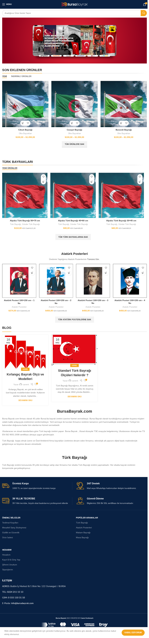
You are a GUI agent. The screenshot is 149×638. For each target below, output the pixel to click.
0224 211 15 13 (14, 590)
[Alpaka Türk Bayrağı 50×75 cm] (24, 194)
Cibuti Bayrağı (25, 129)
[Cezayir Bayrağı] (74, 103)
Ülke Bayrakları (25, 132)
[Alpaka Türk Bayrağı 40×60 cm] (72, 194)
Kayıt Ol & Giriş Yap (10, 557)
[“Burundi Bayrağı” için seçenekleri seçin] (120, 122)
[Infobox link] (36, 484)
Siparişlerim (6, 567)
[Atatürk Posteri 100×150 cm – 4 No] (128, 279)
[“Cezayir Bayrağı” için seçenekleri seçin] (71, 122)
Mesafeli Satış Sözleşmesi (13, 525)
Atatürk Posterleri (19, 305)
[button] (43, 180)
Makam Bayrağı (82, 530)
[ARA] (142, 13)
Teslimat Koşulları (9, 520)
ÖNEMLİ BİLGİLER (10, 515)
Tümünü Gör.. (92, 258)
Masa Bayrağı (81, 535)
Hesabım (5, 552)
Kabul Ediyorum (131, 632)
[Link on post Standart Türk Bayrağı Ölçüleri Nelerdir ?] (74, 348)
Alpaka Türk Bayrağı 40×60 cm (72, 219)
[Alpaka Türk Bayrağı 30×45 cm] (120, 194)
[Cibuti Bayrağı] (25, 103)
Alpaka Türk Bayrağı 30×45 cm (120, 219)
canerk (25, 382)
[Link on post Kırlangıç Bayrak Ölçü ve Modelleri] (25, 350)
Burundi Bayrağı (122, 129)
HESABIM (6, 547)
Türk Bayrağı (15, 223)
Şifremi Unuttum (8, 562)
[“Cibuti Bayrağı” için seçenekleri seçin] (22, 122)
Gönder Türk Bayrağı (30, 223)
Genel (25, 367)
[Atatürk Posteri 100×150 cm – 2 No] (55, 279)
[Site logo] (74, 4)
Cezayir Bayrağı (73, 129)
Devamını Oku (25, 398)
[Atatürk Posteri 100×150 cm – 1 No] (19, 279)
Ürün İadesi (6, 535)
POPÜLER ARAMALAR (86, 515)
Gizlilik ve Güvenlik (10, 530)
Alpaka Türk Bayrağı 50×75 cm (25, 219)
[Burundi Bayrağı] (122, 103)
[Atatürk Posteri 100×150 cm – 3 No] (92, 279)
